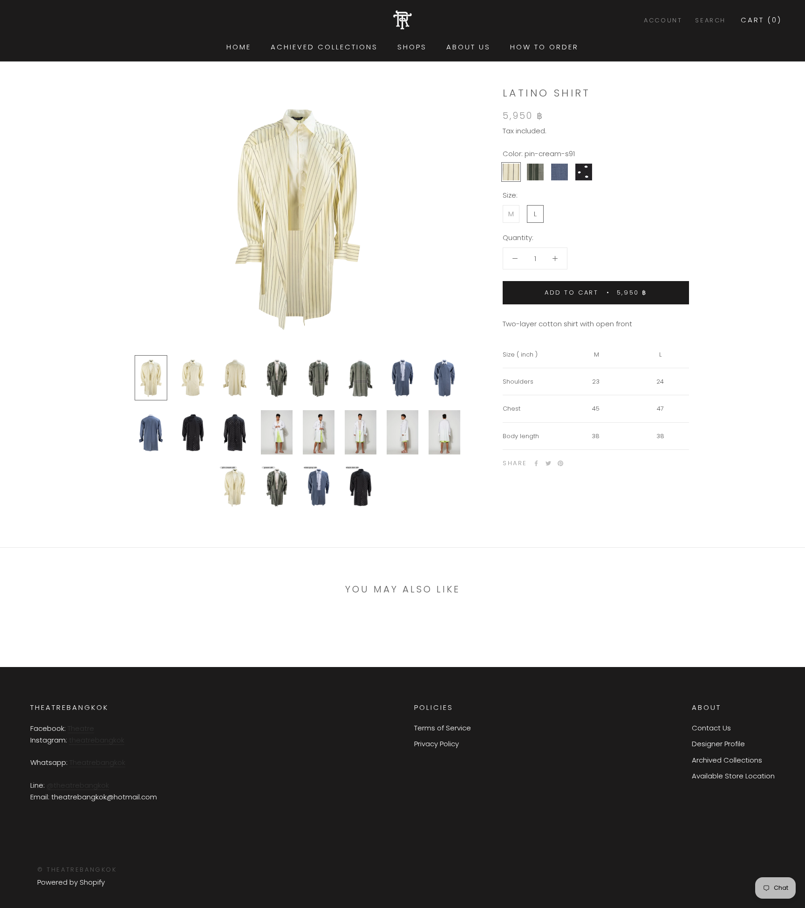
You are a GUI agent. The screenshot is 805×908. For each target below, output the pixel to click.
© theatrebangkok (77, 869)
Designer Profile (718, 744)
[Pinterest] (560, 463)
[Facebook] (536, 463)
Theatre (81, 728)
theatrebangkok (96, 740)
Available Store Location (733, 776)
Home (238, 47)
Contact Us (711, 728)
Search (710, 20)
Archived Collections (727, 760)
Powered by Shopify (71, 882)
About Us (468, 47)
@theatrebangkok (78, 785)
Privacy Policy (436, 744)
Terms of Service (442, 728)
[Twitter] (548, 463)
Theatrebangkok (97, 762)
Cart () (761, 20)
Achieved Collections (324, 47)
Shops (412, 47)
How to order (544, 47)
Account (663, 20)
